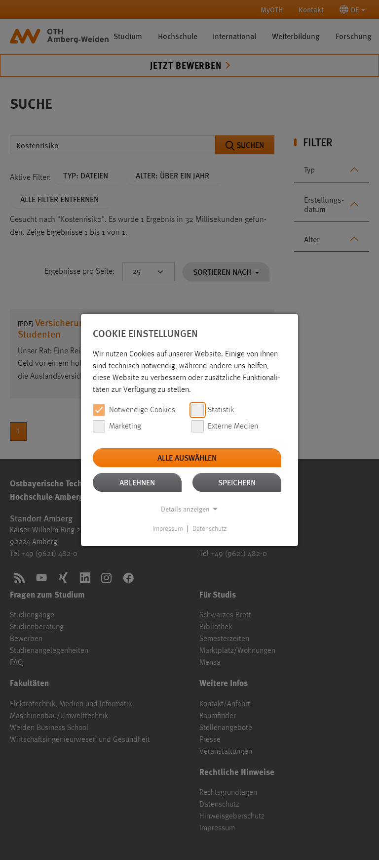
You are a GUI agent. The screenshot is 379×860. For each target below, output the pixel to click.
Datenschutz (209, 528)
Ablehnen (137, 482)
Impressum (167, 528)
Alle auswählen (187, 457)
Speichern (237, 482)
